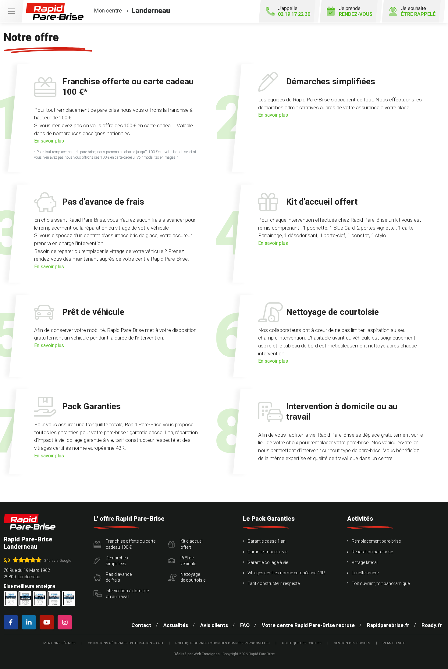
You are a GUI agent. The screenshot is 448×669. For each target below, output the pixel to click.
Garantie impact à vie (267, 551)
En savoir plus (49, 141)
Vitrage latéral (365, 562)
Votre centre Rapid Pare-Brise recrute (308, 625)
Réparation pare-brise (372, 551)
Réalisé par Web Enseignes (197, 654)
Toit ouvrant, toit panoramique (381, 583)
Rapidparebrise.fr (388, 625)
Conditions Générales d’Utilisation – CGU (125, 643)
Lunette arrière (365, 572)
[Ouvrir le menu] (11, 11)
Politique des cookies (302, 643)
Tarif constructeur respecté (273, 583)
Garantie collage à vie (267, 562)
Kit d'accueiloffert (191, 544)
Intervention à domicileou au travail (127, 593)
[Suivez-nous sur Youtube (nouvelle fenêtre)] (48, 622)
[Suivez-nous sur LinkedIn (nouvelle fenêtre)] (30, 622)
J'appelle (294, 11)
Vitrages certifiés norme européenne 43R (286, 572)
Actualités (175, 625)
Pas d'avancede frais (119, 577)
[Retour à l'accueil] (29, 522)
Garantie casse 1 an (266, 541)
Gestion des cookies (352, 643)
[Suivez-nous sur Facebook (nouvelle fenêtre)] (12, 622)
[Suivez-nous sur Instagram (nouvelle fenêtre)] (66, 622)
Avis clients (214, 625)
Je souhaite (418, 11)
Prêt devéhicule (188, 560)
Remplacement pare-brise (376, 541)
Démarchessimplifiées (117, 560)
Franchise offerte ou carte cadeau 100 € (130, 544)
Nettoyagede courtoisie (192, 577)
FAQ (245, 625)
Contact (141, 625)
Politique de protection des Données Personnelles (222, 643)
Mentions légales (59, 643)
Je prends (355, 11)
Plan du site (393, 643)
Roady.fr (431, 625)
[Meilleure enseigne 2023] (68, 598)
